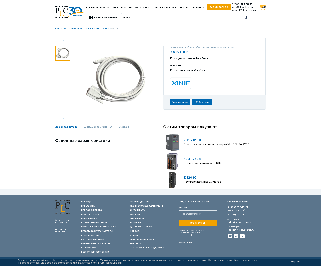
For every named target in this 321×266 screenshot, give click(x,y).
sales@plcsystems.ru (242, 7)
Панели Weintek (90, 218)
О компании (137, 218)
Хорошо (296, 261)
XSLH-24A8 (192, 159)
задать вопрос (219, 7)
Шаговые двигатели (92, 239)
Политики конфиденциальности (192, 235)
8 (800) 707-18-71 (242, 4)
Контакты (199, 7)
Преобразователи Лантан (96, 243)
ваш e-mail (184, 207)
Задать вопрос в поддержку (147, 248)
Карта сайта (186, 243)
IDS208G (189, 177)
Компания (92, 7)
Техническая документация (146, 206)
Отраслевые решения (164, 7)
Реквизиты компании (60, 230)
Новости (126, 7)
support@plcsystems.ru (244, 10)
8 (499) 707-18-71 (237, 214)
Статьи (134, 235)
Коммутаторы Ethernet (95, 222)
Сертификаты (138, 210)
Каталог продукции (105, 17)
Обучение (183, 7)
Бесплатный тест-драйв (95, 252)
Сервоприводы (90, 235)
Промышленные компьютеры (98, 227)
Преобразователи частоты (97, 231)
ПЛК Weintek (88, 206)
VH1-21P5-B (192, 140)
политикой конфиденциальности (100, 262)
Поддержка (141, 7)
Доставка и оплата (141, 227)
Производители (109, 7)
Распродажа (88, 248)
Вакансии (135, 222)
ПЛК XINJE (86, 202)
